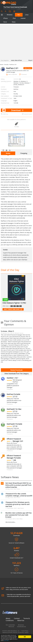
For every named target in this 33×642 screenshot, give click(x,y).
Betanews (21, 625)
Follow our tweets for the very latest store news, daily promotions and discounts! (18, 588)
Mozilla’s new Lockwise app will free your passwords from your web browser (18, 515)
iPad (14, 18)
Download (16, 110)
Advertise (20, 620)
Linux (26, 14)
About (8, 618)
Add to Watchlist (12, 74)
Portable (16, 126)
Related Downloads (16, 370)
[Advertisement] (16, 41)
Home (1, 64)
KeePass (16, 89)
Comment (24, 74)
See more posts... (10, 522)
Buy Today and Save (12, 309)
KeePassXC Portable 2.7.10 (14, 425)
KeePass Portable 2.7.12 (13, 395)
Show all (30, 60)
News (13, 22)
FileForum (11, 626)
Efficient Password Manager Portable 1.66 (14, 457)
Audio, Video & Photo (16, 60)
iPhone (5, 18)
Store (5, 22)
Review (8, 153)
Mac (19, 14)
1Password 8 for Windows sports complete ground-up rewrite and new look (17, 504)
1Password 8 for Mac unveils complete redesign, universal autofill (18, 495)
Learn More (6, 640)
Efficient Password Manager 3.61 (15, 440)
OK (25, 637)
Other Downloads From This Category (16, 374)
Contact (17, 618)
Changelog (23, 153)
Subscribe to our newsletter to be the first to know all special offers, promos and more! (19, 595)
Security (6, 64)
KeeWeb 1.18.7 (12, 378)
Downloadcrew (21, 626)
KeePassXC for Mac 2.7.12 (14, 410)
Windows (9, 14)
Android (23, 18)
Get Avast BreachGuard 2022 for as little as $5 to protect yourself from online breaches (18, 485)
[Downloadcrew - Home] (8, 3)
